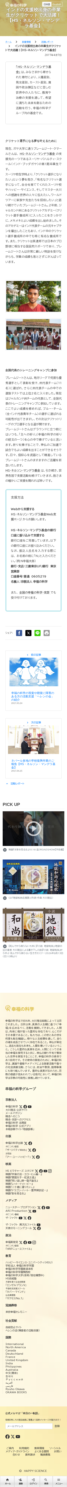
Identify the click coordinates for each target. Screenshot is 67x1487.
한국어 (9, 1376)
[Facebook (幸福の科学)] (25, 1106)
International (15, 1344)
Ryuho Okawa (15, 1389)
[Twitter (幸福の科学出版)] (26, 1143)
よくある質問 (41, 1451)
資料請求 (30, 1454)
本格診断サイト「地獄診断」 (20, 1129)
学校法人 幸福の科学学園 (20, 1265)
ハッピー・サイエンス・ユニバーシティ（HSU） (29, 1262)
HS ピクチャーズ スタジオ (20, 1171)
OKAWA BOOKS (16, 1392)
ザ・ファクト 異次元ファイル (21, 1224)
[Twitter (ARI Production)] (30, 1211)
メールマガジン (14, 1113)
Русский (14, 1379)
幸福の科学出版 (14, 1143)
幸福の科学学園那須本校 (19, 1269)
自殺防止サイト (14, 1327)
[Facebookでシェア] (19, 633)
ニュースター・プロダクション (21, 1207)
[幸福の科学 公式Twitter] (13, 1436)
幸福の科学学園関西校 (18, 1272)
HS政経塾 (11, 1278)
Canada (11, 1350)
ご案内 (10, 1448)
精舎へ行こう (13, 1116)
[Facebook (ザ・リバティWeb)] (34, 1150)
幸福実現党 (12, 1242)
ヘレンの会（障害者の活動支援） (23, 1330)
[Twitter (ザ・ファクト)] (25, 1218)
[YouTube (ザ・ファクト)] (20, 1218)
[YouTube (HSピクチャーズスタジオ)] (45, 1171)
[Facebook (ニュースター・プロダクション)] (43, 1207)
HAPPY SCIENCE (35, 1471)
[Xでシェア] (28, 633)
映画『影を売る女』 (15, 1193)
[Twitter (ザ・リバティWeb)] (29, 1150)
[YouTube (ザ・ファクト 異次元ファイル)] (38, 1224)
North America (16, 1347)
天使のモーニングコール (19, 1228)
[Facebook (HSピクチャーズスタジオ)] (41, 1171)
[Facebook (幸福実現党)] (25, 1242)
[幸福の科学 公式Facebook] (8, 1436)
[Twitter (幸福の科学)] (21, 1106)
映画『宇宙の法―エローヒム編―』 (24, 1174)
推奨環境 (39, 1448)
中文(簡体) (12, 1373)
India (9, 1363)
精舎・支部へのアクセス (18, 1119)
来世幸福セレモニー (16, 1312)
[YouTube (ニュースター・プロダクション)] (48, 1207)
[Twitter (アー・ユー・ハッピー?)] (33, 1157)
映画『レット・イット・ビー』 (19, 1184)
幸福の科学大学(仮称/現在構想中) (25, 1275)
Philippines (14, 1366)
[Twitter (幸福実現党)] (21, 1242)
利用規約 (24, 1448)
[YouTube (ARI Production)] (34, 1211)
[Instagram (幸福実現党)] (34, 1242)
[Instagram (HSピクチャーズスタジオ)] (50, 1171)
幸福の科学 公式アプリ (18, 1126)
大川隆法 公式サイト (17, 1110)
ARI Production (16, 1211)
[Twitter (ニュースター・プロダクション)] (39, 1207)
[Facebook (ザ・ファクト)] (29, 1218)
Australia (12, 1370)
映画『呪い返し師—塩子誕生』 (22, 1180)
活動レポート (14, 783)
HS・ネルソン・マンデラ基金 (38, 153)
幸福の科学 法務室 (16, 1123)
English (57, 4)
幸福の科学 (12, 1106)
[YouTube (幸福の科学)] (29, 1106)
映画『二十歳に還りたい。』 (20, 1187)
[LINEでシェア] (37, 633)
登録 (57, 1426)
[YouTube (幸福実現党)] (29, 1242)
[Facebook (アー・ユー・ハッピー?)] (38, 1157)
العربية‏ (9, 1382)
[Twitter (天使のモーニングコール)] (34, 1228)
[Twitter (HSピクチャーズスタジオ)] (36, 1171)
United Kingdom (17, 1360)
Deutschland (14, 1354)
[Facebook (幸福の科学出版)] (30, 1143)
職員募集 (45, 1454)
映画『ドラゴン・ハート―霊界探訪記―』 (27, 1190)
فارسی (9, 1386)
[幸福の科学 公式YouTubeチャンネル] (18, 1436)
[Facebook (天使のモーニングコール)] (39, 1228)
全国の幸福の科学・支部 (35, 592)
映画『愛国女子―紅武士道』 (21, 1177)
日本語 (47, 4)
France (10, 1357)
